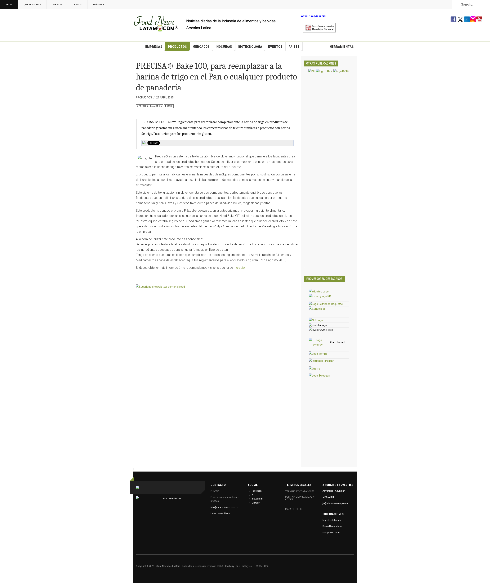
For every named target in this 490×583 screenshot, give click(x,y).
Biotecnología (250, 46)
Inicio (9, 4)
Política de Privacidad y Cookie (299, 498)
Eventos (57, 4)
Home (137, 46)
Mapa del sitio (293, 509)
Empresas (153, 46)
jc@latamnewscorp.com (335, 503)
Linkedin (256, 502)
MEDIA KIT (328, 497)
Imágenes (98, 4)
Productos (177, 46)
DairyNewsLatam (331, 532)
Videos (78, 4)
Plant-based (337, 342)
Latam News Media (220, 513)
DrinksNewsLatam (332, 526)
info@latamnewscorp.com (224, 507)
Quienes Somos (32, 4)
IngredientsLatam (332, 520)
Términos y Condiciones (299, 491)
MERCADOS (201, 46)
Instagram (257, 498)
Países (294, 46)
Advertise (307, 16)
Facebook (256, 491)
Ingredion (240, 267)
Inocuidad (224, 46)
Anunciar (340, 491)
